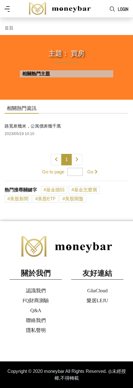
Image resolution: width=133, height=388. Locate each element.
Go (90, 171)
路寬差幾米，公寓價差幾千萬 (33, 126)
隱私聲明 (36, 330)
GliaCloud (97, 290)
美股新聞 (19, 198)
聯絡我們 (36, 320)
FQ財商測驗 (36, 300)
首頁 (9, 28)
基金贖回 (55, 189)
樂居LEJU (97, 300)
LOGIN (123, 9)
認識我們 (36, 290)
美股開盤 (74, 198)
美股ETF (47, 198)
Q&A (35, 310)
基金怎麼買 (85, 189)
